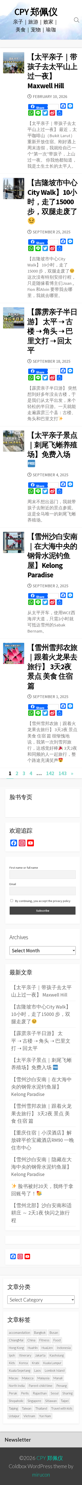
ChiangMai (16, 1340)
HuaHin (33, 1348)
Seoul (54, 1393)
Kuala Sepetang (19, 1370)
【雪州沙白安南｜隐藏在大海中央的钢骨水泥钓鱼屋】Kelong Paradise (41, 1166)
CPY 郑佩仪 (49, 1458)
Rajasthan (40, 1393)
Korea (23, 1363)
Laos (37, 1370)
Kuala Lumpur (52, 1363)
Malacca (27, 1378)
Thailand (41, 1408)
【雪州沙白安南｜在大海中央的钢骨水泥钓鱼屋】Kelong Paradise (52, 555)
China (31, 1340)
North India (17, 1385)
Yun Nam (45, 1416)
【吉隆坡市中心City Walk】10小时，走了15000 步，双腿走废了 (52, 197)
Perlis (25, 1393)
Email (12, 884)
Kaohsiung (56, 1355)
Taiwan (26, 1408)
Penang (61, 1385)
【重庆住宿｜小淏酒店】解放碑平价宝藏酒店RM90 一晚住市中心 (42, 1140)
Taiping (13, 1408)
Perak (13, 1393)
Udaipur (14, 1416)
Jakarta (40, 1355)
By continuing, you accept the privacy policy (42, 901)
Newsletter (18, 1440)
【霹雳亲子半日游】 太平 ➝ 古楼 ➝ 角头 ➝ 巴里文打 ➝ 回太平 (52, 331)
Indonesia (64, 1348)
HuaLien (47, 1348)
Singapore (34, 1401)
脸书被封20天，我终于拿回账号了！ (42, 1190)
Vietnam (29, 1416)
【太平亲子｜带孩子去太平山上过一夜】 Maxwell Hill (52, 71)
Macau (13, 1378)
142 (50, 773)
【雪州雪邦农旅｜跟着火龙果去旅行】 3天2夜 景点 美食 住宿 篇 (52, 666)
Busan (54, 1332)
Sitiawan (51, 1401)
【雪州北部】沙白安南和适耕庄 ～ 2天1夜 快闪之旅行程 (41, 1212)
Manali (57, 1378)
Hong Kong (16, 1348)
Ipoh (12, 1355)
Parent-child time (40, 1385)
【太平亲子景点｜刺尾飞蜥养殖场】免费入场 (52, 445)
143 (62, 773)
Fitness (44, 1340)
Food (57, 1340)
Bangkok (40, 1332)
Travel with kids (61, 1408)
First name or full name (23, 868)
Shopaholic (16, 1401)
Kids (12, 1363)
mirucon (41, 1475)
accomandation (19, 1332)
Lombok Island (55, 1370)
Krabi (35, 1363)
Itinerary (25, 1355)
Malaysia (43, 1378)
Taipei (65, 1401)
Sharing (67, 1393)
